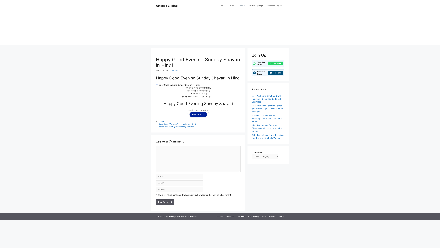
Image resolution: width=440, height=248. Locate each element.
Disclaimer (230, 216)
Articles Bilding (167, 5)
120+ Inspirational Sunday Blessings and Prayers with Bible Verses (267, 118)
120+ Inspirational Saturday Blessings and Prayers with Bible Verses (267, 128)
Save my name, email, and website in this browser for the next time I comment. (194, 195)
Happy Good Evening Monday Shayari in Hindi (176, 127)
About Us (219, 216)
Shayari (242, 6)
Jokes (231, 6)
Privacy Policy (253, 216)
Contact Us (240, 216)
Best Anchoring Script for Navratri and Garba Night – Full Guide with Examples (267, 109)
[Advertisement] (220, 29)
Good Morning (273, 6)
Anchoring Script (256, 6)
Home (222, 6)
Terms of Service (268, 216)
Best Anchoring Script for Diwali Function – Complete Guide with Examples (266, 99)
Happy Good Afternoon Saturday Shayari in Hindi (177, 124)
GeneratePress (191, 216)
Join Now (276, 63)
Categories (257, 152)
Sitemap (281, 216)
